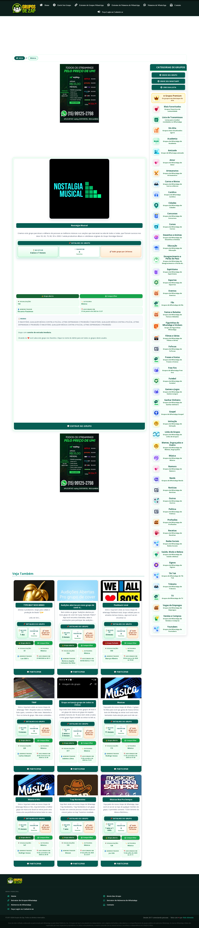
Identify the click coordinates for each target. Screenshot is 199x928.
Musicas (121, 702)
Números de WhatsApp (157, 5)
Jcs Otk (112, 853)
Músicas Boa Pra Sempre (121, 799)
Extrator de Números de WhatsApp (126, 5)
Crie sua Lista (169, 87)
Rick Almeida (188, 918)
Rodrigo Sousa (111, 756)
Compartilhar (112, 296)
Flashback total (121, 605)
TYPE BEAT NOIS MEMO (33, 605)
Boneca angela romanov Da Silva (68, 662)
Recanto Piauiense (25, 311)
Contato (177, 5)
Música (33, 58)
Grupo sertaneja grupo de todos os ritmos (77, 703)
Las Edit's (25, 658)
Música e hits (34, 799)
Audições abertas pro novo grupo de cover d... (77, 606)
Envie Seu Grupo (64, 5)
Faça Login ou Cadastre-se (112, 12)
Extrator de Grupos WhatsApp (91, 5)
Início (21, 58)
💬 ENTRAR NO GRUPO (79, 426)
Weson (68, 853)
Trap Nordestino (77, 799)
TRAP (34, 702)
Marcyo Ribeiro (111, 658)
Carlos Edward (24, 756)
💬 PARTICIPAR (34, 672)
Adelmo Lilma (68, 758)
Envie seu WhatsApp (169, 81)
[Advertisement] (99, 36)
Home (47, 5)
